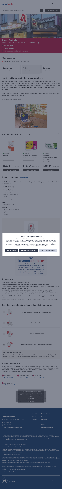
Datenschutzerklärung (38, 245)
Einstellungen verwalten (48, 250)
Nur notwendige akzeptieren (28, 250)
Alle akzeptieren (11, 250)
